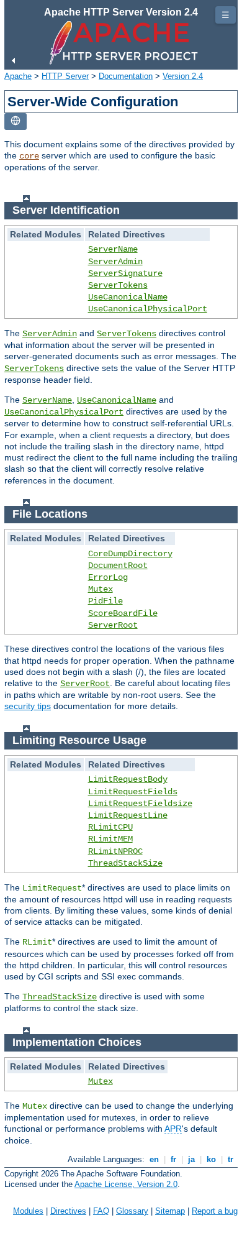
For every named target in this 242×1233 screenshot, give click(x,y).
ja (191, 1159)
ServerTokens (118, 285)
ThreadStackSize (125, 863)
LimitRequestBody (128, 779)
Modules (28, 1211)
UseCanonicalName (128, 297)
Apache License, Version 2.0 (125, 1184)
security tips (27, 706)
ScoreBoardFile (123, 613)
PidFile (105, 601)
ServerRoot (113, 625)
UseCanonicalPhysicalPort (147, 309)
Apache (18, 76)
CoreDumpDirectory (130, 554)
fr (173, 1159)
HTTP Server (65, 76)
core (29, 156)
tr (230, 1159)
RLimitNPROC (115, 851)
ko (211, 1159)
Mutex (100, 589)
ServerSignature (125, 273)
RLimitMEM (110, 839)
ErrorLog (108, 577)
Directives (68, 1211)
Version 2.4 (183, 76)
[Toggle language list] (15, 121)
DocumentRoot (118, 566)
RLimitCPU (110, 827)
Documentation (126, 76)
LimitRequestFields (132, 792)
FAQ (101, 1211)
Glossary (132, 1211)
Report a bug (215, 1211)
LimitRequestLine (128, 815)
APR (173, 1129)
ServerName (113, 249)
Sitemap (170, 1211)
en (154, 1159)
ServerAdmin (115, 262)
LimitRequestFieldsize (140, 804)
